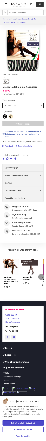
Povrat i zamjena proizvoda (16, 175)
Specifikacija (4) (12, 168)
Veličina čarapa (8, 100)
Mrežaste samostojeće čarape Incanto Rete (11, 280)
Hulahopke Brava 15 (27, 278)
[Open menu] (6, 4)
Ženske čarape (21, 19)
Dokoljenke (32, 19)
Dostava (8, 183)
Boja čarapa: (7, 112)
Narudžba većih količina (15, 198)
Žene (13, 19)
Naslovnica (6, 19)
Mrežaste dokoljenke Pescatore (15, 22)
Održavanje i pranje (13, 190)
